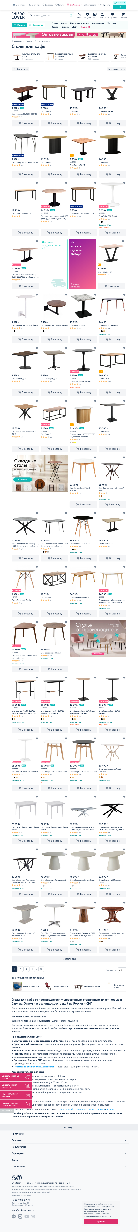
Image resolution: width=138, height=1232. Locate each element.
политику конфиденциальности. (97, 1216)
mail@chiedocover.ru (23, 1210)
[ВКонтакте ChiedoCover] (33, 1216)
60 (120, 970)
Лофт (74, 26)
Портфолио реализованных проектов (34, 1066)
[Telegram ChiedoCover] (14, 1216)
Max (94, 17)
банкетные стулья (85, 1109)
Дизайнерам (119, 2)
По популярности (115, 69)
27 (41, 969)
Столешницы (98, 23)
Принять (101, 1221)
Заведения (38, 25)
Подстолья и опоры (79, 23)
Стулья (55, 23)
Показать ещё (69, 958)
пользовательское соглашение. (71, 1189)
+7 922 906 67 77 (79, 17)
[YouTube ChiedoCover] (27, 1216)
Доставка (49, 5)
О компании (21, 5)
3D (119, 7)
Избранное (112, 17)
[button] (30, 15)
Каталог (21, 25)
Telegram (87, 17)
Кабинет (102, 17)
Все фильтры (22, 69)
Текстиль (112, 23)
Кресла (55, 26)
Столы (64, 23)
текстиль (100, 1109)
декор (110, 1109)
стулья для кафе (66, 1109)
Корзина (123, 17)
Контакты (35, 5)
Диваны (65, 26)
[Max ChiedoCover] (20, 1216)
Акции (84, 26)
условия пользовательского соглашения (97, 1212)
